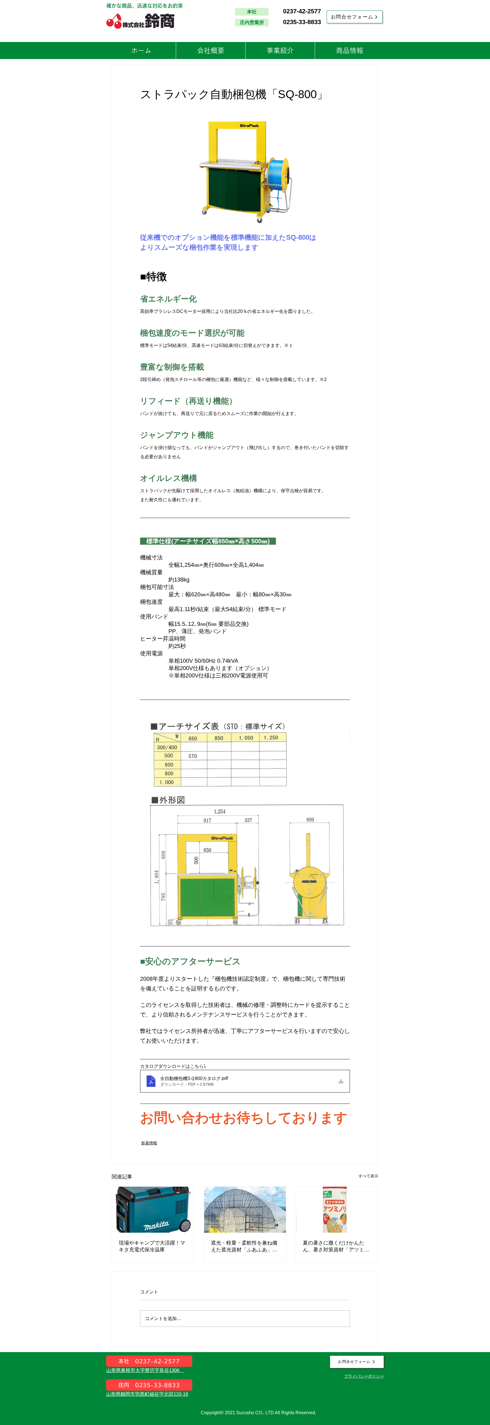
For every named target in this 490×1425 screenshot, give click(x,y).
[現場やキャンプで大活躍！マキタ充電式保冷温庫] (153, 1210)
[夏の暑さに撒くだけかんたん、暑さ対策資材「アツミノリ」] (337, 1210)
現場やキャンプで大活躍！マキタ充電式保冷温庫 (152, 1246)
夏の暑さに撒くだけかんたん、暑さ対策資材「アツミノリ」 (336, 1246)
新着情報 (149, 1143)
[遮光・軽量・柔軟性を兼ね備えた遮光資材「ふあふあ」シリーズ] (245, 1210)
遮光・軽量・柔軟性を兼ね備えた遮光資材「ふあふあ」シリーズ (244, 1246)
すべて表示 (368, 1176)
